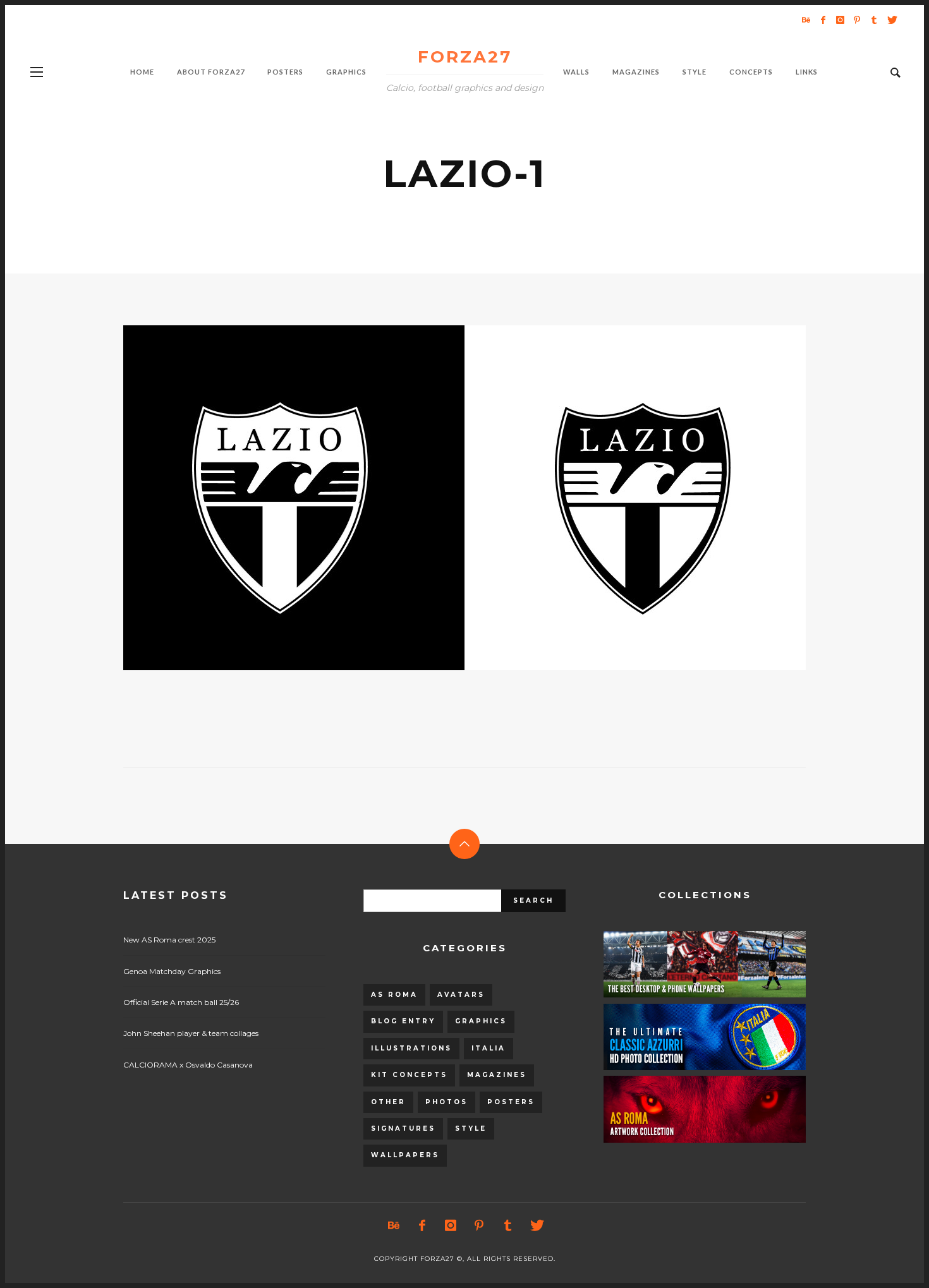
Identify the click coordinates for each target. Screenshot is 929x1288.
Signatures (403, 1128)
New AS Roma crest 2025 (169, 939)
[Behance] (805, 19)
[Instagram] (839, 19)
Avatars (461, 994)
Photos (446, 1102)
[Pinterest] (857, 19)
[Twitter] (891, 19)
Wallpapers (405, 1155)
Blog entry (403, 1021)
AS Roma (394, 994)
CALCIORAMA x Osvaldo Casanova (188, 1064)
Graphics (481, 1021)
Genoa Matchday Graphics (172, 971)
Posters (511, 1102)
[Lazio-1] (444, 497)
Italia (488, 1048)
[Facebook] (822, 19)
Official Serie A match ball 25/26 (181, 1002)
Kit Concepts (409, 1075)
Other (388, 1102)
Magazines (496, 1075)
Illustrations (411, 1048)
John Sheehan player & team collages (190, 1033)
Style (471, 1128)
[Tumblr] (874, 19)
